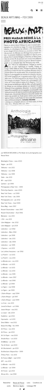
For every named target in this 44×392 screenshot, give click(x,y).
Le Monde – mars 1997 (8, 277)
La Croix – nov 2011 (7, 303)
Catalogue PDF (31, 385)
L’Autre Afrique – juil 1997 (9, 296)
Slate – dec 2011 (6, 177)
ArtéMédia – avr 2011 (8, 341)
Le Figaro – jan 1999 (8, 290)
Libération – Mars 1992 (8, 232)
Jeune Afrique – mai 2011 (9, 309)
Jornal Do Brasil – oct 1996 (10, 306)
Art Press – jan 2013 (8, 332)
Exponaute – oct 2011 (8, 319)
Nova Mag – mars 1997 (8, 206)
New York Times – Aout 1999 (10, 203)
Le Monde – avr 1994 (8, 367)
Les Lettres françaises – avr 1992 (12, 251)
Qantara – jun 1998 (7, 183)
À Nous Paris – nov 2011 (9, 354)
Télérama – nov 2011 (8, 167)
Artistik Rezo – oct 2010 (9, 338)
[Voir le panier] (36, 10)
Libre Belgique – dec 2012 (9, 222)
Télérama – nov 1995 (8, 174)
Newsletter (6, 382)
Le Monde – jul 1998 (8, 283)
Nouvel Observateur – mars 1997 (12, 209)
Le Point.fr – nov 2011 (8, 257)
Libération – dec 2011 (8, 238)
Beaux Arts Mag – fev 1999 (10, 325)
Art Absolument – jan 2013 (9, 348)
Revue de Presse (18, 382)
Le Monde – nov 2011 (8, 270)
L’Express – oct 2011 (8, 248)
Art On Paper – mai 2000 (9, 335)
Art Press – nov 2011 (8, 328)
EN (39, 2)
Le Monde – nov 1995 (8, 274)
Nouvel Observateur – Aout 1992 (12, 212)
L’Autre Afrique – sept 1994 (10, 293)
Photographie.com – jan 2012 (10, 199)
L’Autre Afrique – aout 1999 (10, 299)
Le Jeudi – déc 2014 (8, 312)
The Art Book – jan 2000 (9, 345)
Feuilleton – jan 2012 (8, 316)
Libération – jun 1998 (8, 235)
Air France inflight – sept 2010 (11, 358)
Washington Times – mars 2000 (11, 161)
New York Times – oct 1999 (10, 193)
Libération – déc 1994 (8, 241)
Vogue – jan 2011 (6, 164)
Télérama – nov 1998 (8, 170)
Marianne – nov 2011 (8, 216)
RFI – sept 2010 (6, 180)
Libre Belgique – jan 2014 (9, 225)
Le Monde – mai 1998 (8, 280)
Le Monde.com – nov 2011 (9, 261)
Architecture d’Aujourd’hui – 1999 (12, 351)
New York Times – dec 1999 (10, 196)
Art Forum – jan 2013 (8, 370)
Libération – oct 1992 (8, 228)
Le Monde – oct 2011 (8, 264)
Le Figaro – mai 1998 (8, 287)
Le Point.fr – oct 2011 (8, 254)
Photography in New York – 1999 (12, 186)
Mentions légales (18, 385)
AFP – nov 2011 (6, 361)
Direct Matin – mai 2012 (9, 322)
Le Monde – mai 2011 (8, 364)
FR (42, 2)
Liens (28, 382)
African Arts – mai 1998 (8, 374)
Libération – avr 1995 (8, 245)
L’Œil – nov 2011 (6, 219)
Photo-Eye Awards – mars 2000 (11, 190)
